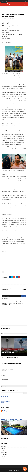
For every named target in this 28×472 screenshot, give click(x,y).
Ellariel (3, 410)
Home (2, 400)
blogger (23, 296)
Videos (2, 462)
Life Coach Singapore (5, 401)
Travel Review (4, 460)
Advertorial (3, 446)
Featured (3, 448)
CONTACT (3, 403)
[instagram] (25, 1)
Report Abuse (4, 396)
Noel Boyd (4, 411)
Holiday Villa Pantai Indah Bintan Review (11, 419)
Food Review (3, 450)
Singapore (3, 458)
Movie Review (4, 454)
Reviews (3, 456)
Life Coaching (4, 452)
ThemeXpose (16, 470)
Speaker (2, 402)
